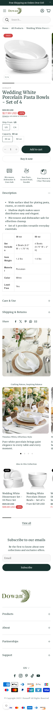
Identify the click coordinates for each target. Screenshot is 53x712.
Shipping (5, 116)
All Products (17, 28)
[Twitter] (20, 321)
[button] (26, 19)
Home (5, 28)
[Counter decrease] (5, 149)
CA (14, 127)
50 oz (19, 139)
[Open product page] (37, 478)
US (6, 127)
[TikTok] (32, 675)
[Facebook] (15, 321)
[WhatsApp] (30, 321)
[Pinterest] (25, 321)
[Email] (35, 321)
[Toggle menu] (4, 11)
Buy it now (26, 158)
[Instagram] (20, 675)
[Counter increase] (16, 149)
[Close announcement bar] (50, 2)
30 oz (7, 139)
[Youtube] (38, 675)
